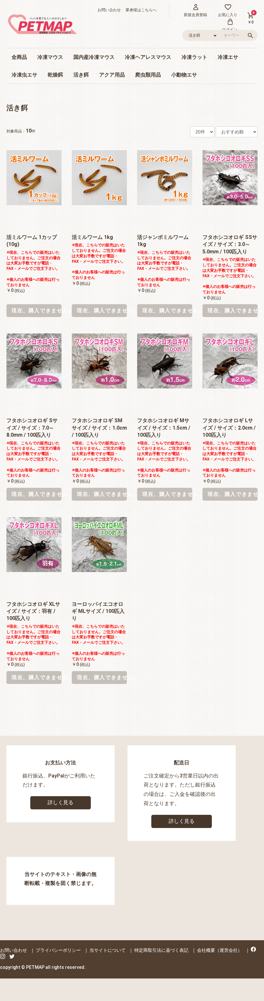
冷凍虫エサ (24, 75)
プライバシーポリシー (58, 950)
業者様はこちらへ (139, 10)
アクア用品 (112, 75)
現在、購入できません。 (36, 310)
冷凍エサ (228, 57)
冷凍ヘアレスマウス (148, 57)
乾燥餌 (55, 75)
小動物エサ (184, 75)
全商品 (19, 57)
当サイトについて (108, 950)
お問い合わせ (109, 10)
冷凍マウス (50, 57)
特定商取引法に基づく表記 (161, 950)
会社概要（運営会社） (219, 950)
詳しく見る (60, 802)
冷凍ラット (194, 57)
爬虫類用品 (148, 75)
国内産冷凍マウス (94, 57)
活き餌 (81, 75)
